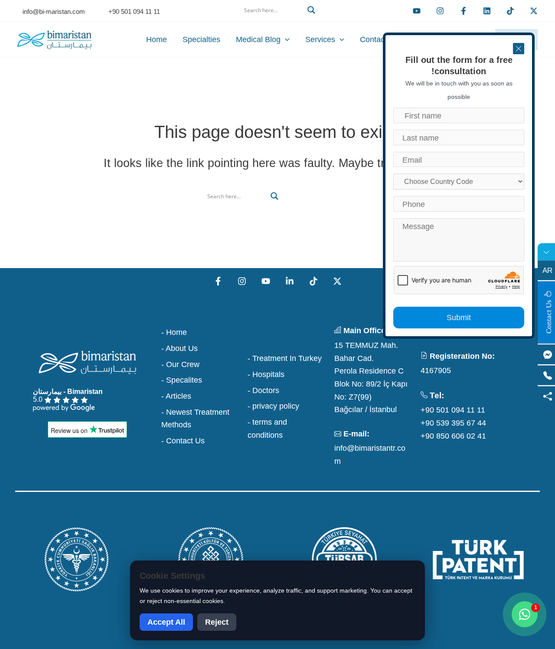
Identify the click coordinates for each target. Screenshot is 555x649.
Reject (217, 622)
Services (320, 39)
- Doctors (263, 390)
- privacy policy (273, 406)
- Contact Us (183, 440)
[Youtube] (417, 11)
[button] (277, 20)
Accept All (166, 622)
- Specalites (181, 380)
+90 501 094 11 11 (453, 410)
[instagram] (440, 11)
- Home (174, 332)
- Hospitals (266, 374)
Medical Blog (258, 39)
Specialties (201, 39)
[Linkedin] (487, 11)
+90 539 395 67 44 (453, 423)
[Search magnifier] (311, 10)
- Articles (176, 396)
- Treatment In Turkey (285, 358)
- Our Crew (180, 364)
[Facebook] (463, 11)
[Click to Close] (518, 48)
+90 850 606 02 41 (453, 436)
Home (156, 39)
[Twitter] (534, 11)
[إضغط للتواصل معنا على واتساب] (525, 614)
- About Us (179, 348)
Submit (459, 317)
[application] (285, 39)
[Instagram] (242, 281)
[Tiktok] (510, 11)
